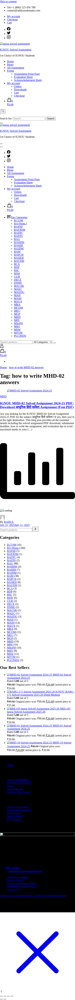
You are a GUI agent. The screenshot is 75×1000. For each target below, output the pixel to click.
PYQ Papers (14, 819)
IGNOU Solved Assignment (15, 49)
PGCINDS (20, 335)
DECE (17, 279)
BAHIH (18, 245)
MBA (17, 304)
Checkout (12, 19)
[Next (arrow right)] (4, 999)
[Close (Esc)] (11, 996)
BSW (17, 273)
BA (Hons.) (20, 223)
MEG (17, 310)
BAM (17, 251)
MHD (17, 317)
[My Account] (2, 346)
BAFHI (18, 226)
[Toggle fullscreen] (4, 996)
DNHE (18, 282)
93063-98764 (12, 868)
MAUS (18, 301)
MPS (17, 320)
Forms (10, 70)
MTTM (18, 332)
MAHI (17, 298)
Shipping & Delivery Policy (22, 886)
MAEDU (19, 292)
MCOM (18, 307)
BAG (17, 239)
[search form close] (1, 122)
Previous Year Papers (18, 792)
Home (10, 61)
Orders (17, 86)
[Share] (8, 996)
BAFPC (18, 232)
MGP (17, 314)
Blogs (10, 64)
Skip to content (8, 1)
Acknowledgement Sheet (28, 80)
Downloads (20, 89)
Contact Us (13, 889)
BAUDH (19, 261)
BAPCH (19, 254)
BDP (17, 267)
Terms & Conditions (18, 877)
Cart (9, 22)
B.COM (18, 220)
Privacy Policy (15, 880)
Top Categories (19, 217)
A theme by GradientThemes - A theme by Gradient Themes (33, 895)
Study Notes (14, 813)
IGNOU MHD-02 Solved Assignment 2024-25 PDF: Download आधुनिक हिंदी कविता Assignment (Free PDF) (37, 405)
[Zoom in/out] (1, 996)
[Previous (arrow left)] (1, 999)
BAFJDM (19, 229)
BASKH (19, 257)
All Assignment (15, 67)
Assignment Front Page (27, 73)
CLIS (17, 276)
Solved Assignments (18, 779)
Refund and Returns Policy (22, 883)
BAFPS (18, 236)
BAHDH (19, 242)
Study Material (15, 789)
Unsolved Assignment (19, 782)
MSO (17, 326)
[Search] (35, 529)
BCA (17, 264)
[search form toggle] (3, 111)
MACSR (19, 285)
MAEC (18, 289)
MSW (17, 329)
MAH (17, 295)
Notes (10, 785)
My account (13, 16)
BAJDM (19, 248)
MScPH (18, 323)
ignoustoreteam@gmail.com (25, 871)
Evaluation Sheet (23, 77)
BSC (16, 270)
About (10, 765)
